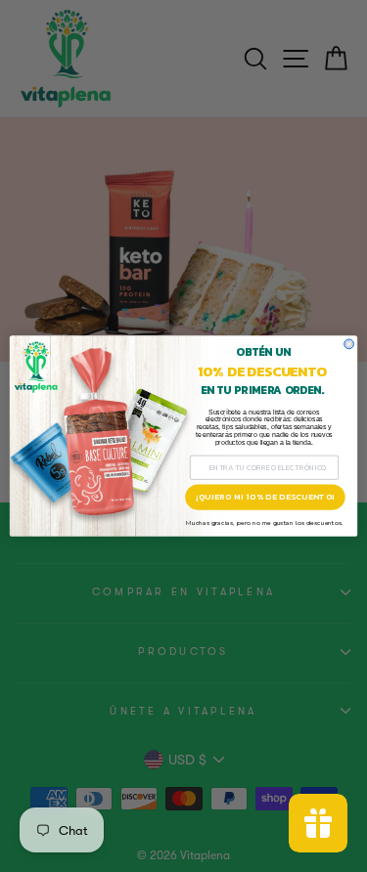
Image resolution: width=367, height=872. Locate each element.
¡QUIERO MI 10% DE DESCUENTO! (265, 497)
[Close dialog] (349, 344)
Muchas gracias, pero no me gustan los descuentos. (264, 522)
